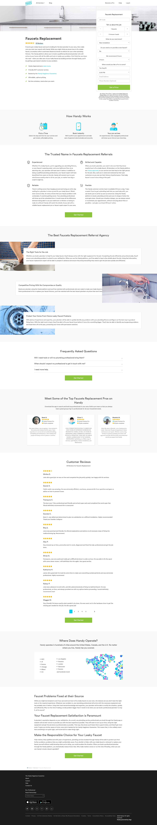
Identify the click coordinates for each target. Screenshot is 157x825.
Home (30, 768)
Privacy (34, 815)
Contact (27, 815)
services (35, 768)
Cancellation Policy (97, 815)
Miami (43, 669)
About (27, 778)
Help (120, 3)
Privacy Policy (103, 95)
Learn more (47, 66)
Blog (50, 3)
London (60, 664)
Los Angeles (62, 659)
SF (42, 662)
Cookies (83, 815)
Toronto (60, 669)
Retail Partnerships (30, 792)
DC (42, 672)
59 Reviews (39, 43)
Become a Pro (109, 3)
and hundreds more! (63, 672)
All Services (40, 3)
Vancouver (61, 666)
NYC (42, 659)
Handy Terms (122, 93)
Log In (128, 3)
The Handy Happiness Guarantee (34, 776)
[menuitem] (40, 3)
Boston (43, 664)
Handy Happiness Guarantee (47, 73)
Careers (27, 781)
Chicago (44, 667)
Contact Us (28, 785)
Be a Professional (30, 790)
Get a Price (113, 87)
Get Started (78, 215)
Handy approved (93, 170)
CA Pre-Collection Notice (44, 815)
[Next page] (94, 611)
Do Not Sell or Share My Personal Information (67, 815)
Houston (61, 661)
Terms (89, 815)
